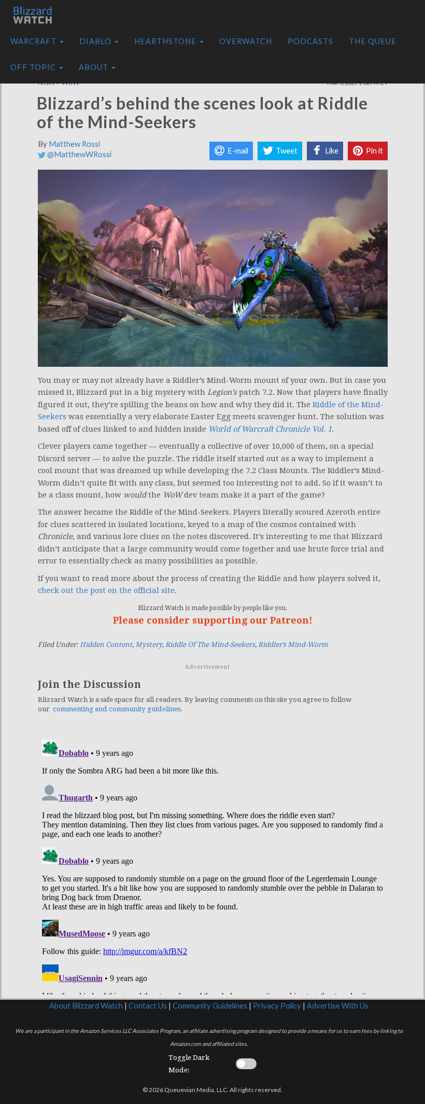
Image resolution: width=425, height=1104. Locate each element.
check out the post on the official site (106, 590)
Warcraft (34, 41)
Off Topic (34, 67)
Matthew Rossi (74, 144)
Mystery (148, 644)
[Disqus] (213, 865)
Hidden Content (106, 644)
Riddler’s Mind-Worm (293, 644)
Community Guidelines (210, 1005)
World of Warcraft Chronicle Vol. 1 (270, 429)
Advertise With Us (338, 1005)
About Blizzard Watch (86, 1005)
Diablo (96, 41)
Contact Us (148, 1005)
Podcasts (310, 41)
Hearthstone (166, 41)
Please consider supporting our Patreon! (213, 620)
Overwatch (245, 41)
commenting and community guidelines (116, 709)
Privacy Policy (277, 1005)
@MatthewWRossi (78, 154)
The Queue (372, 41)
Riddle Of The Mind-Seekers (210, 644)
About (94, 67)
